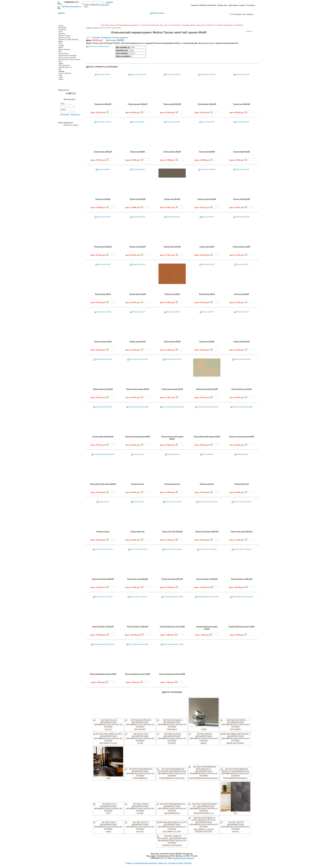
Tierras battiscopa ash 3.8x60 (172, 626)
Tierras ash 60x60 (137, 152)
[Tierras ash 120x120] (110, 112)
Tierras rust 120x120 (241, 104)
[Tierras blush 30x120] (110, 255)
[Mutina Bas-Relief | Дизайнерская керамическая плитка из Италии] (140, 727)
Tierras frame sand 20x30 (172, 389)
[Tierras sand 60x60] (214, 160)
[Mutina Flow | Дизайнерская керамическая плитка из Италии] (140, 741)
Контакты (251, 5)
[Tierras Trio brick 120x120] (180, 587)
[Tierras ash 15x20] (214, 255)
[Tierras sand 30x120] (249, 207)
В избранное (106, 37)
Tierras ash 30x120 (172, 199)
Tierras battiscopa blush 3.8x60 (103, 674)
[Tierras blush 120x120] (214, 112)
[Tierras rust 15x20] (180, 302)
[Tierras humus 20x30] (110, 350)
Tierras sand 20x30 (137, 341)
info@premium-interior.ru (71, 6)
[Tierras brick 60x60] (145, 207)
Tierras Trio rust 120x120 (137, 579)
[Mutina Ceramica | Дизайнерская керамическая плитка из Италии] (172, 727)
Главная (194, 5)
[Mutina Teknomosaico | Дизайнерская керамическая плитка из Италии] (172, 811)
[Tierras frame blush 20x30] (214, 397)
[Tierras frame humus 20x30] (145, 397)
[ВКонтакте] (69, 93)
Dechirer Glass (64, 36)
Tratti (60, 77)
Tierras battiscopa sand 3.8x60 (241, 626)
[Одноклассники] (75, 93)
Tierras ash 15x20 (206, 247)
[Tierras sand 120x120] (180, 112)
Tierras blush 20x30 (172, 341)
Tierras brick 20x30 (242, 341)
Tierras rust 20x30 (206, 341)
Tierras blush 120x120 (207, 104)
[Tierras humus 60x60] (180, 160)
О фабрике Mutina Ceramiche (145, 863)
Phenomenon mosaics (67, 57)
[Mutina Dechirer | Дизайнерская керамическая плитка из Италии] (235, 727)
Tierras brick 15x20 (207, 294)
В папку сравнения (120, 37)
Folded (61, 45)
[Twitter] (72, 93)
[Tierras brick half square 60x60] (110, 492)
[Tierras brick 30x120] (180, 255)
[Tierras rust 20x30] (214, 350)
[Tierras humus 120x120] (145, 112)
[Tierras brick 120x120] (110, 160)
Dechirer (61, 34)
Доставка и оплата (237, 5)
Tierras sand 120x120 (172, 104)
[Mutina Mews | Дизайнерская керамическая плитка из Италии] (204, 741)
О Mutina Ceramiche (207, 5)
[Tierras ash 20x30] (249, 302)
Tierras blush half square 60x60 (207, 436)
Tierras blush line (241, 484)
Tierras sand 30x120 (241, 199)
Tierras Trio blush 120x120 (103, 579)
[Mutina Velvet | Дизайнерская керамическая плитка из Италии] (140, 829)
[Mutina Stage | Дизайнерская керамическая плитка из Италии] (140, 811)
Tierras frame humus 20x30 (137, 389)
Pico (60, 61)
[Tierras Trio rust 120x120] (145, 587)
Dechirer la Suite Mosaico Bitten (204, 830)
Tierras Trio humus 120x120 (206, 531)
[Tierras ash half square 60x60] (145, 445)
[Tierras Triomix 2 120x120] (249, 587)
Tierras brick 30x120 (172, 247)
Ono (60, 51)
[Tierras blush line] (249, 492)
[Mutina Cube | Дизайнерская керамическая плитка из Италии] (204, 727)
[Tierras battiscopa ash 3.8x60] (179, 635)
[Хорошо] (241, 31)
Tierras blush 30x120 (103, 247)
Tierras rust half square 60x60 (241, 436)
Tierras (61, 71)
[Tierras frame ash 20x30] (110, 397)
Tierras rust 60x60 (102, 199)
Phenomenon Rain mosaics (69, 59)
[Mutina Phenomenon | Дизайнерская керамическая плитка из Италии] (140, 776)
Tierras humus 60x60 (172, 152)
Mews (60, 47)
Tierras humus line (172, 484)
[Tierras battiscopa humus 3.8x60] (214, 635)
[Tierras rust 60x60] (110, 207)
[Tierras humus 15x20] (249, 255)
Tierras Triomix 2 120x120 (241, 579)
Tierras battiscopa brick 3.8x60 (172, 674)
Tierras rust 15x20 (172, 294)
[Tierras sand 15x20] (110, 302)
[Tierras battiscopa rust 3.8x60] (144, 682)
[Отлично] (243, 31)
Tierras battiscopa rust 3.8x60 (137, 674)
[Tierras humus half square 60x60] (180, 445)
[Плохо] (236, 31)
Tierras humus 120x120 (137, 104)
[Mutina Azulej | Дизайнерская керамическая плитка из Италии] (108, 727)
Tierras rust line (102, 531)
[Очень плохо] (234, 31)
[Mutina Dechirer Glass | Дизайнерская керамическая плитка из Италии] (108, 741)
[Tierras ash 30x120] (180, 207)
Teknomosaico (64, 65)
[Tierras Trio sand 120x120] (249, 540)
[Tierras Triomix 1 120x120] (215, 587)
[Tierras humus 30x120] (214, 207)
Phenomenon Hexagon (67, 55)
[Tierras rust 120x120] (249, 112)
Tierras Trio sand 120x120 (241, 531)
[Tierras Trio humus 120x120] (214, 540)
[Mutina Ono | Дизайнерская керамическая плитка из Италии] (108, 776)
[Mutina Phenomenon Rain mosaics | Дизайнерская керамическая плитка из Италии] (204, 776)
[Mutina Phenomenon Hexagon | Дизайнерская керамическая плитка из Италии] (172, 776)
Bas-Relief (62, 28)
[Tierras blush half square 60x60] (214, 445)
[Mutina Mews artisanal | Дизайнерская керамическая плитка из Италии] (235, 741)
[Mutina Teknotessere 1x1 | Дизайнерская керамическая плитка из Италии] (204, 811)
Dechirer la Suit (64, 38)
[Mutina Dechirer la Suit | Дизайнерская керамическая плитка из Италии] (172, 829)
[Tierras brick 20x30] (249, 350)
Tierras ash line (137, 484)
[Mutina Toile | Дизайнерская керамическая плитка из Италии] (108, 829)
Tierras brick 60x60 (137, 199)
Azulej (60, 26)
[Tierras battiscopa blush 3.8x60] (110, 682)
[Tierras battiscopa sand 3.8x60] (248, 635)
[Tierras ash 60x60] (145, 160)
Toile (60, 75)
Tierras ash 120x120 (102, 104)
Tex (59, 69)
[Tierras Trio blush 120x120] (110, 587)
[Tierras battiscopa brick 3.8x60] (179, 682)
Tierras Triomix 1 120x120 (207, 579)
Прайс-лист (223, 5)
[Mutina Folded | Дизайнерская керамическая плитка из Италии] (172, 741)
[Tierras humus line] (180, 492)
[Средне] (239, 31)
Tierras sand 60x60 (207, 152)
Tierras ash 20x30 (241, 294)
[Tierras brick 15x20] (214, 302)
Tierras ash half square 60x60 (137, 436)
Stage (60, 63)
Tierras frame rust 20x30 (241, 389)
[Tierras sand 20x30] (145, 350)
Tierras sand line (207, 484)
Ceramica (62, 30)
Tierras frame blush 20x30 (207, 389)
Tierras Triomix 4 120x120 (137, 626)
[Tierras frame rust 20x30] (249, 397)
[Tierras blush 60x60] (249, 160)
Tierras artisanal (64, 73)
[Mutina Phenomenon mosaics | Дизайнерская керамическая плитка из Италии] (235, 776)
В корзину (96, 37)
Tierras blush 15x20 (137, 294)
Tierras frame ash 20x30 (103, 389)
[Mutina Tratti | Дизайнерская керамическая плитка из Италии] (235, 829)
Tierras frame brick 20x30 (102, 436)
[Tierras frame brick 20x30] (110, 445)
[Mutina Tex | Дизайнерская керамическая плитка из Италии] (235, 811)
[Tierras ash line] (145, 492)
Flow (60, 43)
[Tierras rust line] (110, 540)
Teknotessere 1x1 (65, 67)
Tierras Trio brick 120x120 (172, 579)
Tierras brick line (137, 531)
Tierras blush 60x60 (241, 152)
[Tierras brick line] (145, 540)
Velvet (60, 79)
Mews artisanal (64, 49)
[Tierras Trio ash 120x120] (180, 540)
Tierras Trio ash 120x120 (172, 531)
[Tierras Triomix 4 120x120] (145, 635)
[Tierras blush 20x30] (180, 350)
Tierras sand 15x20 (103, 294)
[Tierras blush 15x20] (145, 302)
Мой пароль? (75, 114)
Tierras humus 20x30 (103, 341)
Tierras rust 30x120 (137, 247)
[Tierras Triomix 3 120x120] (111, 635)
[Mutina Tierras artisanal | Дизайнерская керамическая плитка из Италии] (172, 843)
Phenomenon (63, 53)
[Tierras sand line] (214, 492)
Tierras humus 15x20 (241, 247)
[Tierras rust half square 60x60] (249, 445)
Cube (60, 32)
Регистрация (64, 114)
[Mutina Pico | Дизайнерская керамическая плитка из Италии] (108, 811)
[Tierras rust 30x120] (145, 255)
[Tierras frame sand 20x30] (180, 397)
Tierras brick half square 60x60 (103, 484)
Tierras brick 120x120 (103, 152)
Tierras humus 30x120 (207, 199)
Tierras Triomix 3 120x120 (103, 626)
